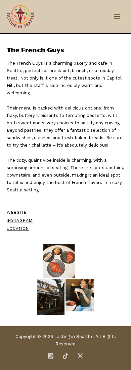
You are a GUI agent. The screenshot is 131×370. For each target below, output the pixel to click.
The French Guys (35, 50)
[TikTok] (65, 356)
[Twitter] (80, 356)
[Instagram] (51, 356)
